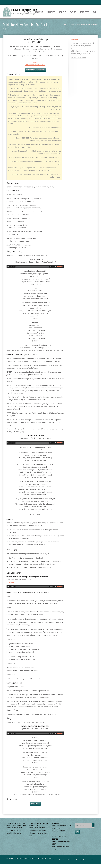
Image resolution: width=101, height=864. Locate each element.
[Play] (8, 267)
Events (73, 12)
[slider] (60, 266)
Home (72, 24)
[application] (35, 266)
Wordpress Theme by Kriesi (43, 858)
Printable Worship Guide (35, 62)
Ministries (51, 12)
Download (10, 582)
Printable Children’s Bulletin (35, 65)
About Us (39, 12)
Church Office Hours (78, 57)
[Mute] (55, 267)
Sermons (62, 12)
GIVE (77, 832)
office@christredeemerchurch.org (83, 51)
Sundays (27, 12)
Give (94, 12)
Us (77, 39)
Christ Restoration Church (24, 858)
